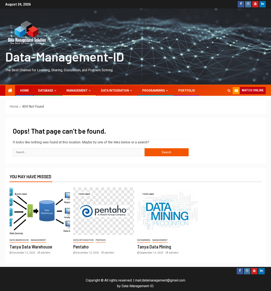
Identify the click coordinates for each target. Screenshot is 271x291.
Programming (153, 90)
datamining (143, 240)
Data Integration (115, 90)
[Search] (229, 90)
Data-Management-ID (64, 56)
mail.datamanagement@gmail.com (160, 280)
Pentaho (101, 240)
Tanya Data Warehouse (31, 246)
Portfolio (186, 90)
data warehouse (19, 240)
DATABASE (45, 90)
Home (24, 90)
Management (77, 90)
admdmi (45, 252)
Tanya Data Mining (154, 246)
